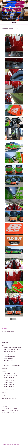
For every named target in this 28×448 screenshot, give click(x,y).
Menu (14, 22)
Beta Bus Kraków (12, 13)
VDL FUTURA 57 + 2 (9, 389)
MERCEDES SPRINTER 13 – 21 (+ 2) (12, 375)
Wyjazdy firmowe (8, 360)
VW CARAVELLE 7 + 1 (9, 373)
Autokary (4, 368)
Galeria (4, 371)
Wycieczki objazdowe (9, 351)
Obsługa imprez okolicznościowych (13, 349)
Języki (3, 401)
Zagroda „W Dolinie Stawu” (9, 398)
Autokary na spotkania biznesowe (12, 347)
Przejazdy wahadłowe (9, 356)
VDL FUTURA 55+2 (9, 384)
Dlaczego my (5, 342)
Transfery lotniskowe (9, 354)
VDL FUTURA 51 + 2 (9, 378)
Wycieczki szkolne (8, 358)
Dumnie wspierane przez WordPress (10, 444)
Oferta (3, 345)
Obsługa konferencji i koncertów (12, 365)
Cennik (4, 392)
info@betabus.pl (10, 412)
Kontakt (4, 395)
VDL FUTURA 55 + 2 (9, 382)
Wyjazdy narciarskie (9, 363)
